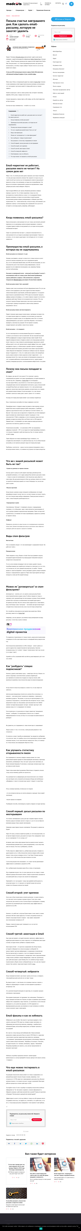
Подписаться (37, 1119)
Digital (30, 10)
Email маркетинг (57, 62)
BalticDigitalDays (57, 51)
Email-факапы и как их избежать (19, 154)
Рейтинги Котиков (57, 103)
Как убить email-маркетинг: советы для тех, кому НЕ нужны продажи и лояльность (39, 1175)
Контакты (58, 3)
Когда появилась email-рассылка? (20, 120)
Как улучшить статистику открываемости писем (24, 140)
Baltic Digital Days (36, 59)
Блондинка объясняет (58, 69)
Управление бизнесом (43, 10)
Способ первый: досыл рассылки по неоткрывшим (24, 143)
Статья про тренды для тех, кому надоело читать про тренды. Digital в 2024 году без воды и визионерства (16, 1167)
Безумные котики (57, 65)
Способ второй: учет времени (19, 146)
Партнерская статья (58, 83)
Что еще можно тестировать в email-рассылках (24, 156)
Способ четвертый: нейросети (19, 151)
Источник (25, 1131)
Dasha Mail (37, 82)
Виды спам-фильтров (16, 132)
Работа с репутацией (58, 93)
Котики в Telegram (64, 19)
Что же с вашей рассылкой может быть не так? (23, 130)
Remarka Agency (20, 57)
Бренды (8, 10)
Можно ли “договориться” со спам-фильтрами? (23, 135)
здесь (34, 74)
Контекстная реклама (58, 72)
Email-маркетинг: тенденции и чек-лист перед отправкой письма (64, 1174)
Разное (55, 96)
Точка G (55, 110)
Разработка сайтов (58, 100)
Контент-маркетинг (58, 76)
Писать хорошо (57, 86)
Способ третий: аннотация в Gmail (20, 148)
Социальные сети (57, 107)
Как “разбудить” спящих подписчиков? (21, 138)
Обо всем (55, 79)
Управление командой (58, 117)
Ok (41, 1228)
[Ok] (79, 1227)
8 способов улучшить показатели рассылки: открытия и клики (16, 1201)
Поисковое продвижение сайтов (61, 89)
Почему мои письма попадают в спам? (21, 127)
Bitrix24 (55, 55)
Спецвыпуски (20, 10)
